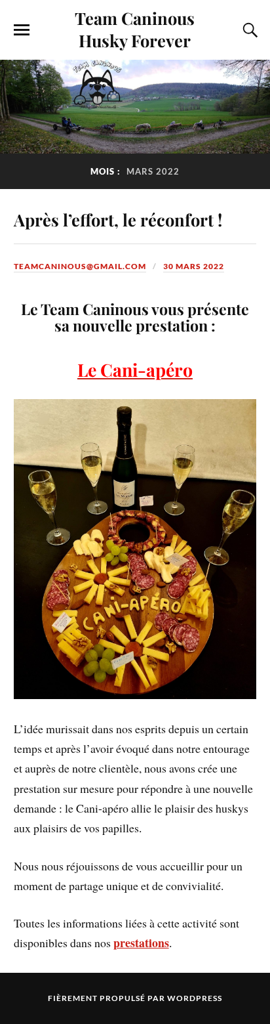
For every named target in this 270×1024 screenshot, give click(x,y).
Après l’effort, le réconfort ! (118, 219)
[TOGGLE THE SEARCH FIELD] (248, 30)
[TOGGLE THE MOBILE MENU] (21, 30)
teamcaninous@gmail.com (80, 266)
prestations (141, 942)
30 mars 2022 (193, 266)
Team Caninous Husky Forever (135, 29)
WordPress (194, 998)
